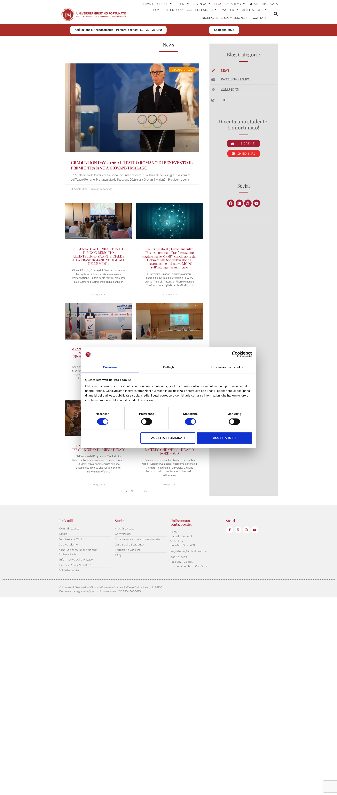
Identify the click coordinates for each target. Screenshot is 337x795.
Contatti (260, 18)
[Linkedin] (239, 203)
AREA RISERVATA (266, 4)
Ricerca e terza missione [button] (223, 18)
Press (180, 4)
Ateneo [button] (172, 10)
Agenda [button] (199, 4)
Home (157, 10)
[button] (276, 14)
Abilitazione (252, 10)
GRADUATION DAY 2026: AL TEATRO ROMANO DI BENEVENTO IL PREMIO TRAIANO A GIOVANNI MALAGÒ (132, 165)
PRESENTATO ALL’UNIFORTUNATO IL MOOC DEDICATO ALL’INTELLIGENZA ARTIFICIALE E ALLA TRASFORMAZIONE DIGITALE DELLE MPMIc (98, 256)
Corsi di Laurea (200, 10)
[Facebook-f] (229, 529)
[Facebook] (230, 203)
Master (228, 10)
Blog (218, 4)
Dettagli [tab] (168, 367)
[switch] (146, 422)
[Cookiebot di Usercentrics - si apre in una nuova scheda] (235, 354)
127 (144, 491)
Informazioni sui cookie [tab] (227, 367)
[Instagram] (248, 203)
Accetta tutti (224, 437)
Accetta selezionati (168, 437)
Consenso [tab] (110, 367)
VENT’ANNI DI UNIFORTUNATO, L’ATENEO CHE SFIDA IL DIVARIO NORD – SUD (169, 449)
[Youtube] (256, 203)
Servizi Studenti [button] (155, 4)
